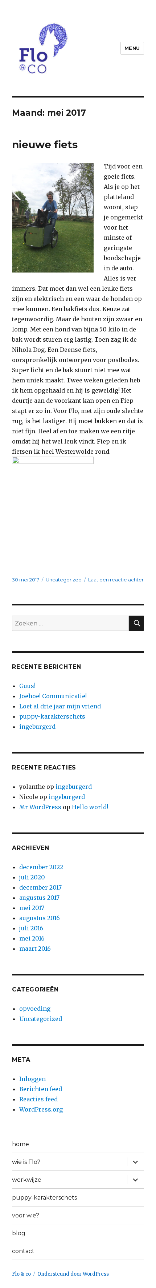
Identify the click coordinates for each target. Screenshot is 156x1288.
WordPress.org (41, 1109)
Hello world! (90, 807)
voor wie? (25, 1215)
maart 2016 (35, 948)
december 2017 (40, 887)
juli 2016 (31, 928)
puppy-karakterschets (52, 716)
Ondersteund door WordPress (73, 1274)
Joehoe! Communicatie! (53, 696)
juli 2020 (32, 877)
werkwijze (26, 1179)
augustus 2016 (39, 918)
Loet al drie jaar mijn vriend (60, 706)
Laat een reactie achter (116, 580)
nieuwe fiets (45, 144)
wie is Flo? (26, 1161)
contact (23, 1251)
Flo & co (21, 1274)
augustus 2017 (39, 897)
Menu (132, 48)
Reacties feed (38, 1099)
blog (18, 1233)
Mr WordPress (40, 807)
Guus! (27, 685)
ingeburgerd (37, 726)
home (20, 1144)
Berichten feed (40, 1089)
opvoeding (34, 1008)
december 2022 (41, 867)
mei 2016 (32, 938)
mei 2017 (31, 907)
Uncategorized (64, 580)
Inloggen (32, 1078)
